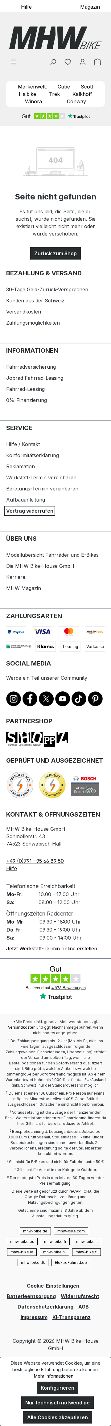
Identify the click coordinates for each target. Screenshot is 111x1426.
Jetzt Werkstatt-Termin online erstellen (51, 948)
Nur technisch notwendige (57, 1402)
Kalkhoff (82, 94)
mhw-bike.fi (86, 1252)
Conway (76, 101)
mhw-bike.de (35, 1231)
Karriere (15, 577)
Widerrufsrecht (80, 1296)
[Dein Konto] (82, 61)
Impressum (34, 1317)
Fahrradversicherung (31, 367)
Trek (54, 94)
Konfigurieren (57, 1388)
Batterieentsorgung (31, 1296)
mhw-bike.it (87, 1241)
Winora (33, 101)
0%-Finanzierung (26, 400)
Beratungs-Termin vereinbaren (42, 489)
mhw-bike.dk (33, 1262)
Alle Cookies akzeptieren (57, 1417)
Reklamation (20, 466)
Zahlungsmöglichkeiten (33, 323)
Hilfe (26, 6)
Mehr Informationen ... (55, 1376)
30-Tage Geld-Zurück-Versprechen (47, 289)
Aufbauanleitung (25, 500)
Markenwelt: (32, 87)
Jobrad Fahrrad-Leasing (34, 378)
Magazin (90, 6)
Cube (64, 87)
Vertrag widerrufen (29, 511)
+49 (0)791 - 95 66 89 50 (35, 861)
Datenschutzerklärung (45, 1307)
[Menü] (13, 61)
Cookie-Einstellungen (53, 1286)
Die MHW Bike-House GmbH (40, 566)
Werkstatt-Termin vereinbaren (41, 477)
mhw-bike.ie (21, 1252)
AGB (83, 1307)
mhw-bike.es (22, 1241)
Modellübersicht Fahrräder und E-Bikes (52, 555)
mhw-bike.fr (55, 1241)
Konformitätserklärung (32, 455)
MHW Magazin (23, 588)
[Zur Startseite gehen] (55, 38)
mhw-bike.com (71, 1231)
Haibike (27, 94)
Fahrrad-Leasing (25, 389)
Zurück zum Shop (55, 253)
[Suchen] (53, 61)
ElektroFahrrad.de (71, 1262)
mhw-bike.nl (54, 1252)
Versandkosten (23, 312)
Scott (87, 87)
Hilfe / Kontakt (23, 444)
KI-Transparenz (71, 1317)
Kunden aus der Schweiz (35, 300)
